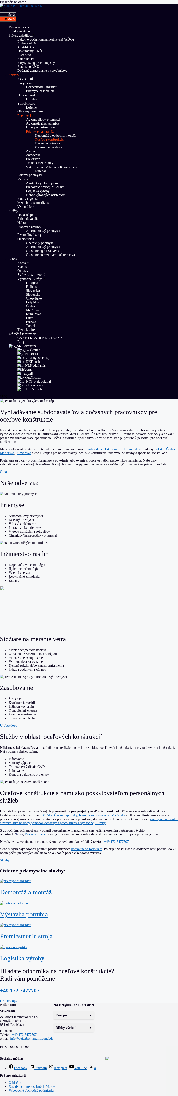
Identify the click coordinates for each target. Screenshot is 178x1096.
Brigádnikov (132, 449)
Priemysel (24, 115)
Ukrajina (32, 283)
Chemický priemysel (40, 243)
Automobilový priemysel (43, 119)
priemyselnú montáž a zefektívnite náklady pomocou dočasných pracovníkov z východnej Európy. (89, 821)
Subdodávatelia (19, 31)
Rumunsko (33, 314)
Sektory (14, 75)
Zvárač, (31, 151)
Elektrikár (33, 159)
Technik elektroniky (39, 163)
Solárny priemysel (29, 175)
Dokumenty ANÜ (29, 51)
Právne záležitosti (21, 35)
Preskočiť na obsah (13, 2)
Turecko (31, 326)
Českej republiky (65, 815)
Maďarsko (33, 310)
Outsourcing (25, 239)
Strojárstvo (24, 83)
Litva (29, 318)
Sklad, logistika (27, 199)
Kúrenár (40, 171)
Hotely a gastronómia (40, 127)
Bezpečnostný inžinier (41, 87)
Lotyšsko (32, 302)
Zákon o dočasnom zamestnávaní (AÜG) (45, 39)
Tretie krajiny (26, 329)
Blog (20, 342)
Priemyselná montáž (40, 131)
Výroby (22, 179)
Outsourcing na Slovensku (44, 251)
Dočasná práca (19, 27)
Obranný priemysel (30, 111)
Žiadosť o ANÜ (28, 66)
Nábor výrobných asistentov (45, 195)
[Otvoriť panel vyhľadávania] (3, 10)
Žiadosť (22, 267)
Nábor (21, 222)
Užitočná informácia (22, 334)
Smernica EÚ (26, 59)
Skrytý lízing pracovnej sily (36, 63)
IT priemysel (26, 95)
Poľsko (31, 322)
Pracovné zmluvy (29, 227)
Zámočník (33, 155)
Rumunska (86, 815)
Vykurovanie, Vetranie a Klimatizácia (51, 167)
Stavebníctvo (26, 103)
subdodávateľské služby (104, 449)
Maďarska (118, 815)
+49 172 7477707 (116, 841)
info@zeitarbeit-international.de (31, 1038)
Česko (30, 306)
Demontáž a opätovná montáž (55, 135)
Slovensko (33, 294)
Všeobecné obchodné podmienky (31, 1090)
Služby (13, 211)
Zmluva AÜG (26, 43)
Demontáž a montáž (26, 892)
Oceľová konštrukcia (49, 139)
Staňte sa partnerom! (31, 274)
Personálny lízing (29, 235)
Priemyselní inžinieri (40, 91)
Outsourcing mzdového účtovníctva (50, 254)
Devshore (32, 99)
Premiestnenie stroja (49, 147)
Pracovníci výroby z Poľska (45, 187)
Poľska (48, 815)
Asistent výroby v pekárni (43, 183)
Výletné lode (26, 206)
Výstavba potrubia (47, 143)
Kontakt (22, 263)
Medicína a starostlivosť (33, 202)
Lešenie (31, 107)
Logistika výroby (37, 191)
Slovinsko (33, 290)
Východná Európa (30, 279)
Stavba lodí (25, 79)
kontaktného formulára (86, 849)
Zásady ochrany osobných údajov (32, 1086)
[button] (73, 1015)
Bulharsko (33, 287)
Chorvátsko (34, 298)
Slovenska (103, 815)
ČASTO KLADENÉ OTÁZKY (40, 338)
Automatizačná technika (42, 123)
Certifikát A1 (26, 47)
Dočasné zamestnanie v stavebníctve (42, 70)
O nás (13, 259)
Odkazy (22, 270)
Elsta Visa (24, 55)
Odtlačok (15, 1083)
